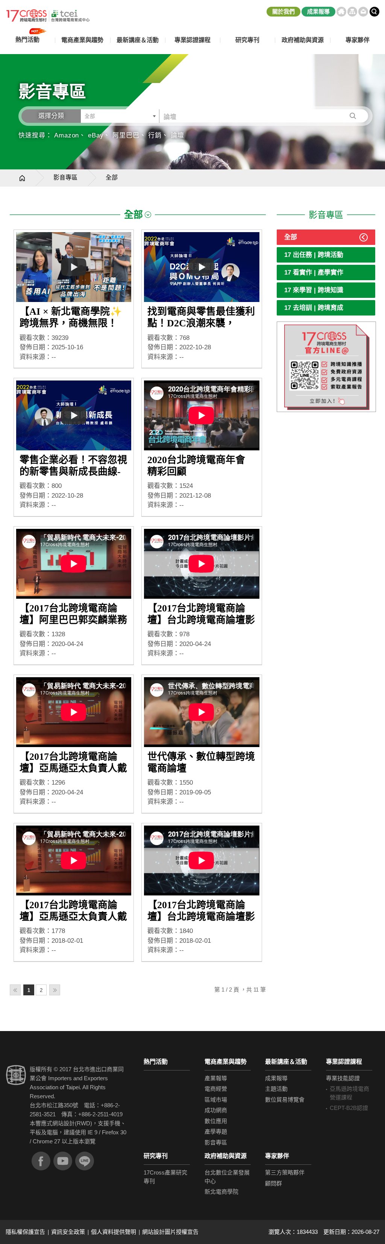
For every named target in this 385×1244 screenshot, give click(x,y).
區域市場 (216, 1099)
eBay (95, 135)
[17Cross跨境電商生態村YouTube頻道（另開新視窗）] (62, 1161)
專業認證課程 (344, 1061)
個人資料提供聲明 (113, 1232)
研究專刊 (247, 40)
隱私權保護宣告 (25, 1232)
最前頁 (15, 989)
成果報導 (318, 11)
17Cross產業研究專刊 (165, 1176)
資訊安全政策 (68, 1232)
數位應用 (216, 1121)
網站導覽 (352, 12)
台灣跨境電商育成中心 (48, 16)
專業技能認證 (343, 1078)
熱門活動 (156, 1061)
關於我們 (283, 11)
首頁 (341, 12)
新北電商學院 (221, 1191)
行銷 (155, 135)
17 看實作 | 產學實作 (313, 272)
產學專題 (216, 1131)
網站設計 (63, 1123)
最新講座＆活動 (286, 1061)
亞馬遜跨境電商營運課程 (349, 1093)
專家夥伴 (277, 1156)
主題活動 (276, 1088)
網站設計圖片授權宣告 (170, 1232)
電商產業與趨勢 (226, 1061)
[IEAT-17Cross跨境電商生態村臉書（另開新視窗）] (41, 1161)
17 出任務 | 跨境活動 (313, 254)
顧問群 (273, 1183)
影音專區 (65, 177)
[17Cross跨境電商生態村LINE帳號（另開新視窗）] (84, 1161)
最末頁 (54, 989)
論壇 (177, 135)
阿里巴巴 (125, 135)
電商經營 (216, 1088)
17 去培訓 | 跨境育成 (313, 307)
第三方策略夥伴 (285, 1172)
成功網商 (216, 1110)
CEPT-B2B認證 (349, 1108)
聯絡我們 (363, 12)
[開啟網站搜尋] (374, 12)
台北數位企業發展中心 (227, 1176)
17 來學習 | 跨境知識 (313, 290)
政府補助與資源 (226, 1156)
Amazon (66, 135)
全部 (290, 237)
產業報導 (216, 1078)
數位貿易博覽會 (285, 1099)
